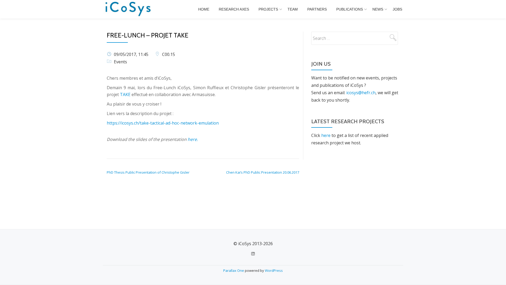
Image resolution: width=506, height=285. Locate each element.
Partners (317, 9)
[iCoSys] (128, 9)
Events (120, 62)
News (377, 9)
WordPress (274, 270)
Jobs (397, 9)
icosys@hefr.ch (361, 93)
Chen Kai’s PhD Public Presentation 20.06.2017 (262, 172)
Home (203, 9)
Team (293, 9)
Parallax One (234, 270)
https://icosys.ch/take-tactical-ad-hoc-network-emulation (163, 123)
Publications (349, 9)
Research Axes (234, 9)
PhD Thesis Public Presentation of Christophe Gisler (148, 172)
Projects (268, 9)
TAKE (125, 94)
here (325, 135)
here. (193, 139)
